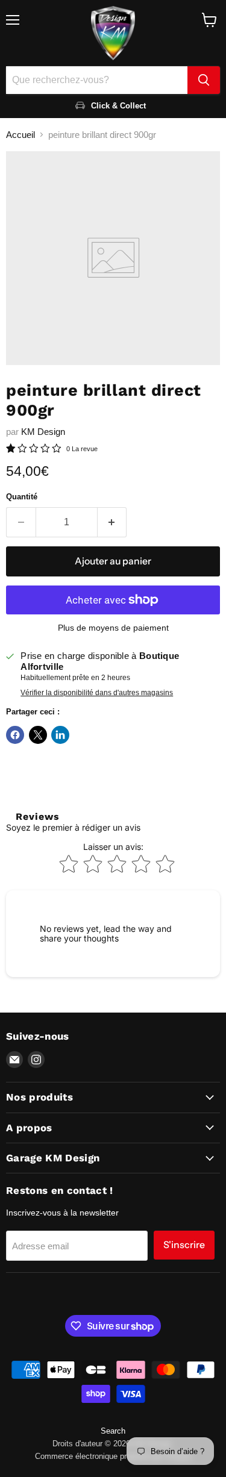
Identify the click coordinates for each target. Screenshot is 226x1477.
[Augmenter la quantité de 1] (112, 522)
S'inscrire (184, 1245)
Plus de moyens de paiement (113, 627)
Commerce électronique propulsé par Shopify (113, 1456)
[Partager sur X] (38, 735)
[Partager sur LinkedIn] (60, 735)
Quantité (21, 496)
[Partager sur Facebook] (15, 735)
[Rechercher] (203, 80)
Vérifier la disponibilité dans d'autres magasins (96, 693)
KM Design (43, 431)
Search (113, 1430)
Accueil (20, 135)
